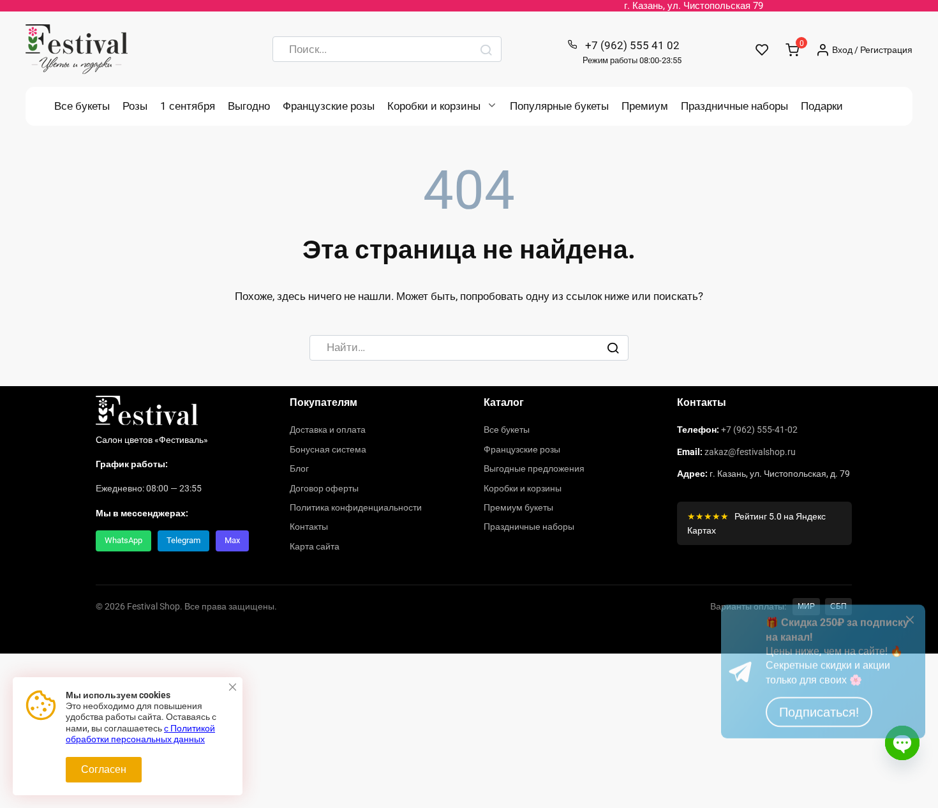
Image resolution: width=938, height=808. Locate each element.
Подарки (822, 106)
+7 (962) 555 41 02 (632, 52)
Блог (299, 468)
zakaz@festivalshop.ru (750, 452)
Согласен (103, 769)
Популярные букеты (559, 106)
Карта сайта (314, 546)
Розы (135, 106)
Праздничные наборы (734, 106)
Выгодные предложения (534, 468)
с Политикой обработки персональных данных (140, 734)
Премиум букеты (518, 507)
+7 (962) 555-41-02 (759, 429)
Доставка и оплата (328, 429)
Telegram (183, 540)
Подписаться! (819, 755)
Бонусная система (328, 449)
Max (232, 540)
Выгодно (249, 106)
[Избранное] (762, 49)
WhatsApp (123, 540)
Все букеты (82, 106)
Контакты (309, 526)
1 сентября (187, 106)
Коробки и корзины (433, 106)
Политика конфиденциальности (356, 507)
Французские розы (329, 106)
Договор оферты (324, 488)
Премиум (645, 106)
